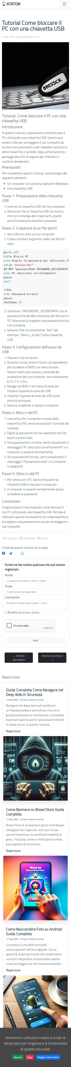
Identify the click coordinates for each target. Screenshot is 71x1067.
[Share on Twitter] (10, 553)
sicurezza (12, 538)
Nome (9, 575)
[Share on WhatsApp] (22, 553)
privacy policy (30, 612)
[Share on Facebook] (3, 553)
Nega (29, 1057)
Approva (18, 1057)
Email (8, 586)
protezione (29, 538)
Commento (12, 597)
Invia (35, 640)
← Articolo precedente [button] (19, 658)
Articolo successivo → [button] (52, 658)
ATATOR (13, 4)
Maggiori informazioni (48, 1057)
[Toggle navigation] (64, 3)
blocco (44, 538)
